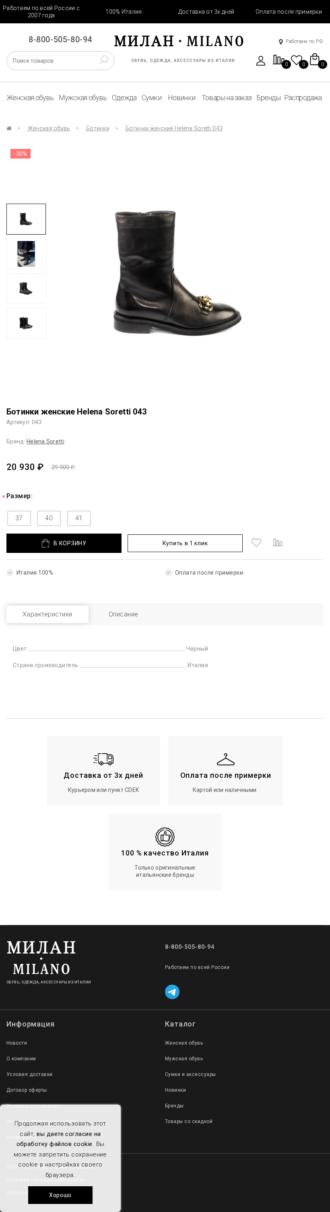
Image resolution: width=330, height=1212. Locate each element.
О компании (21, 1059)
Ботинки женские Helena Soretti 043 (174, 128)
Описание (123, 614)
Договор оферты (26, 1090)
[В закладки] (256, 543)
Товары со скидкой (188, 1121)
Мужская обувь (83, 97)
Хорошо (60, 1195)
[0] (279, 64)
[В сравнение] (277, 543)
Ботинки (97, 128)
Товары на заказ (227, 97)
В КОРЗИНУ (70, 543)
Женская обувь (30, 97)
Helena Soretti (45, 441)
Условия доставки (29, 1074)
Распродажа (303, 97)
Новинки (181, 97)
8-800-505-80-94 (60, 39)
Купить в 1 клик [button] (185, 543)
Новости (16, 1043)
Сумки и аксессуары (190, 1074)
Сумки (151, 97)
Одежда (124, 97)
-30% (20, 153)
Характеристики (47, 614)
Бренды (268, 97)
